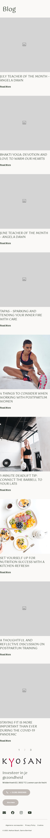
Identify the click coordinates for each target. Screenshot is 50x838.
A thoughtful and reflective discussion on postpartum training (22, 644)
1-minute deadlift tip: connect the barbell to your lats (21, 479)
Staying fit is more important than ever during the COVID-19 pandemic (18, 728)
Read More (5, 86)
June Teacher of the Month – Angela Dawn (24, 235)
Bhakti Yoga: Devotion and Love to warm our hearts (23, 156)
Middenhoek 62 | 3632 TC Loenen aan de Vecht (25, 783)
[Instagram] (21, 812)
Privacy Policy (30, 825)
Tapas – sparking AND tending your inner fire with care (21, 315)
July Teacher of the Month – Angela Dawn (25, 78)
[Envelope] (4, 812)
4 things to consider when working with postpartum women (24, 397)
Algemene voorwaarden (14, 825)
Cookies (40, 825)
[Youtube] (29, 812)
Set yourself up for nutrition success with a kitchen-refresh (22, 562)
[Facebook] (12, 812)
